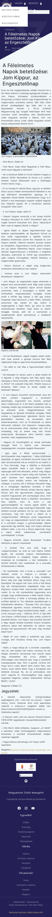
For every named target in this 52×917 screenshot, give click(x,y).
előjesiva (14, 749)
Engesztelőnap (27, 749)
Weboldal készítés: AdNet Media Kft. (26, 912)
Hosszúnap (40, 749)
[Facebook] (19, 808)
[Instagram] (26, 808)
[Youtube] (33, 808)
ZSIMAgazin (10, 29)
